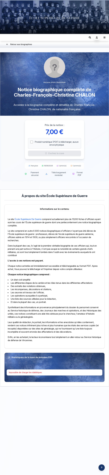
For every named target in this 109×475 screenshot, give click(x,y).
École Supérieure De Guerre (27, 219)
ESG (4, 37)
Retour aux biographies (21, 44)
